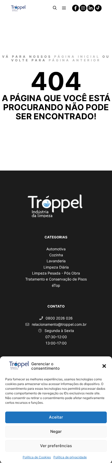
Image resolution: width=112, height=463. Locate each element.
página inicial (77, 56)
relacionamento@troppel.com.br (59, 324)
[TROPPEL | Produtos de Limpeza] (18, 8)
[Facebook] (75, 8)
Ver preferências (56, 445)
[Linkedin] (90, 8)
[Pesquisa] (54, 8)
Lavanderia (56, 261)
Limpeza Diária (56, 267)
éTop (56, 285)
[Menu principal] (64, 8)
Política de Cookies (37, 457)
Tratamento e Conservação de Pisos (56, 279)
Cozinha (56, 255)
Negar (56, 431)
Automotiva (56, 249)
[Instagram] (83, 8)
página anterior (75, 60)
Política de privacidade (70, 457)
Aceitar (56, 417)
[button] (104, 366)
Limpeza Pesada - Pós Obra (56, 273)
